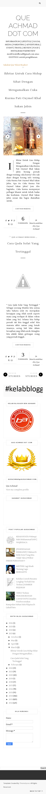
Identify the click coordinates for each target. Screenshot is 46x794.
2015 (11, 692)
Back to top (35, 791)
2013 (11, 699)
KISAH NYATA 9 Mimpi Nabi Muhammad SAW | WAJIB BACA (26, 540)
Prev (8, 136)
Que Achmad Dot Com (23, 25)
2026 (11, 623)
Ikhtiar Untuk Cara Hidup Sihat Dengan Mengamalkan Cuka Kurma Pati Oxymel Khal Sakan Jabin (23, 90)
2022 (11, 668)
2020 (11, 675)
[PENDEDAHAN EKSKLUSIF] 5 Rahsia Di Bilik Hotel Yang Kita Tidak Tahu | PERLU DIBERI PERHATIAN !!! (21, 555)
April (13, 644)
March (14, 647)
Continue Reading (23, 208)
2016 (11, 689)
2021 (11, 672)
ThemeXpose (25, 783)
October (15, 637)
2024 (11, 630)
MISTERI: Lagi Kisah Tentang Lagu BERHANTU (25, 569)
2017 (11, 685)
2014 (11, 696)
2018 (11, 682)
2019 (11, 679)
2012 (11, 703)
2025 (11, 627)
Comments (23, 220)
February (15, 665)
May (13, 640)
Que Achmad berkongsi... (24, 237)
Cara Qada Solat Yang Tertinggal (23, 247)
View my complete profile (17, 490)
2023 (11, 633)
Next (38, 136)
